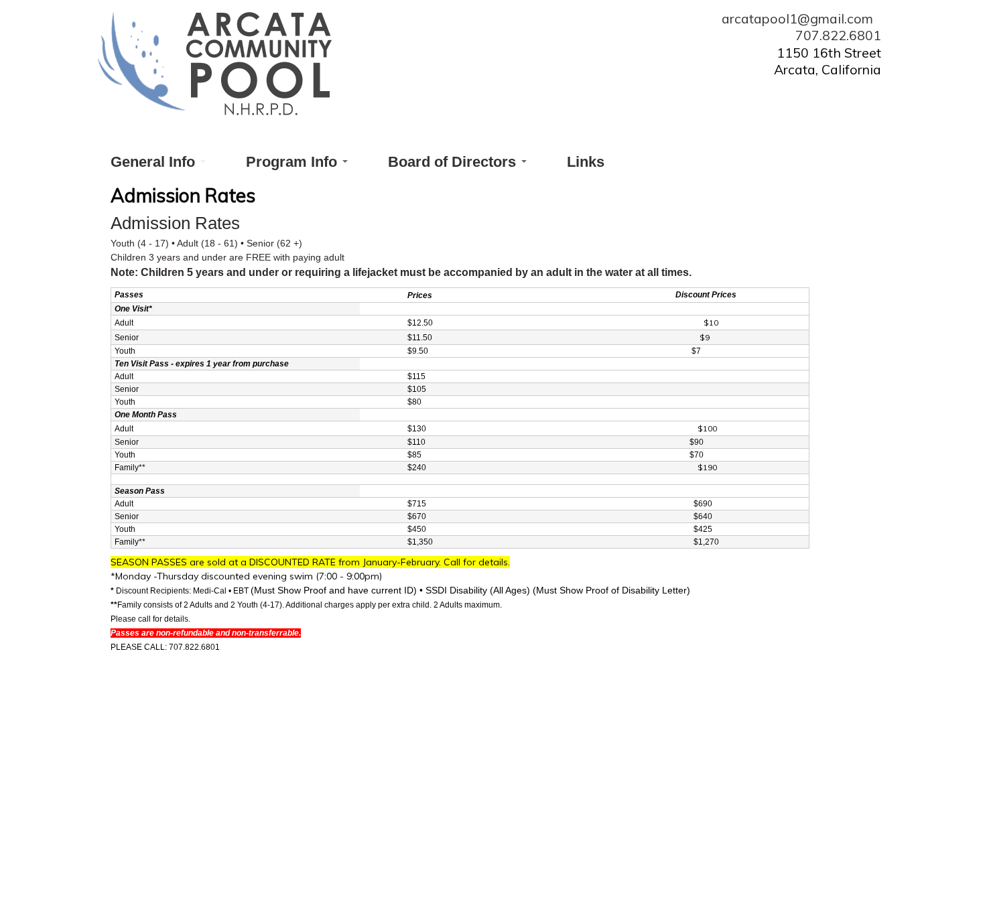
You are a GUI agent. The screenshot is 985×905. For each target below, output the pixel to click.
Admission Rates (284, 807)
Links (585, 161)
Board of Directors (454, 161)
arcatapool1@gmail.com (801, 18)
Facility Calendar (721, 807)
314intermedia (641, 876)
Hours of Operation (431, 807)
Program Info (293, 161)
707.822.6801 (838, 35)
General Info (155, 161)
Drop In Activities (580, 807)
